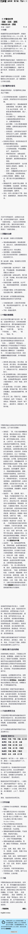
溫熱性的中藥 (14, 540)
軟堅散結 (13, 680)
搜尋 (15, 22)
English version (5, 913)
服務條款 (8, 928)
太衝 (20, 742)
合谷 (20, 745)
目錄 (3, 22)
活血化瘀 (21, 680)
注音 (9, 22)
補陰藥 (10, 585)
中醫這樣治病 (5, 24)
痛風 (24, 909)
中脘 (9, 739)
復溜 (14, 751)
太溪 (14, 754)
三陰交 (21, 748)
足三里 (24, 739)
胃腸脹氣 (5, 909)
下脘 (14, 739)
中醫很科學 (8, 19)
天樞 (19, 739)
